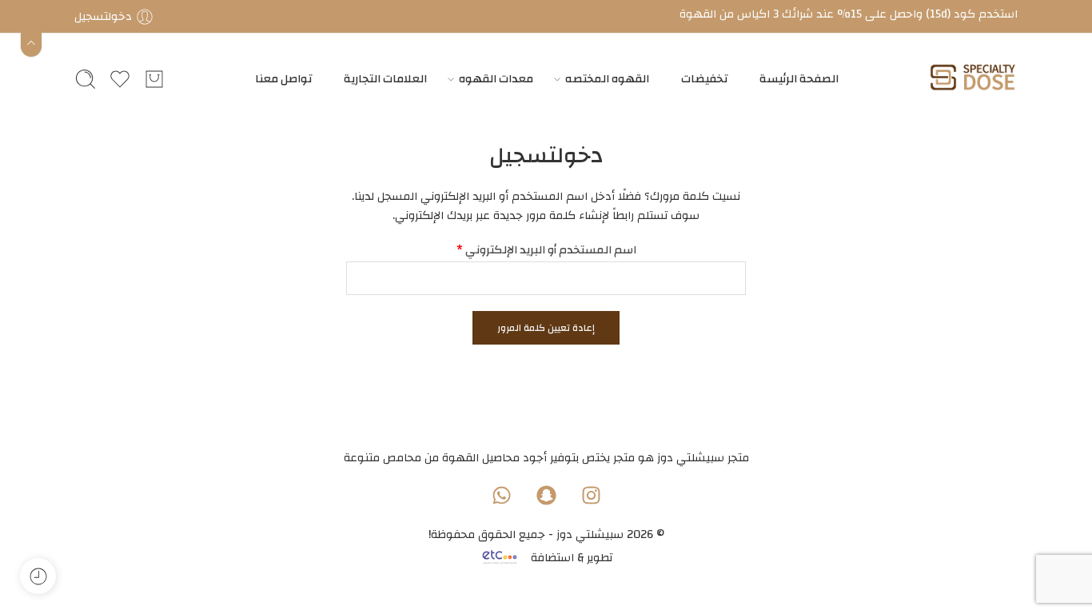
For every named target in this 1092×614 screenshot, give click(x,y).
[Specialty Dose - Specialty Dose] (972, 79)
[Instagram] (591, 495)
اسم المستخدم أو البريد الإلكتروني (546, 250)
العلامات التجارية (385, 79)
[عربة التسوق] (154, 79)
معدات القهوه (496, 79)
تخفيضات (704, 79)
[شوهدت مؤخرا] (38, 576)
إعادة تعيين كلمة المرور (546, 328)
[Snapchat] (546, 495)
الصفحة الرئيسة (799, 79)
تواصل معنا (283, 79)
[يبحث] (85, 79)
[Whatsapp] (501, 495)
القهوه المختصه (607, 79)
